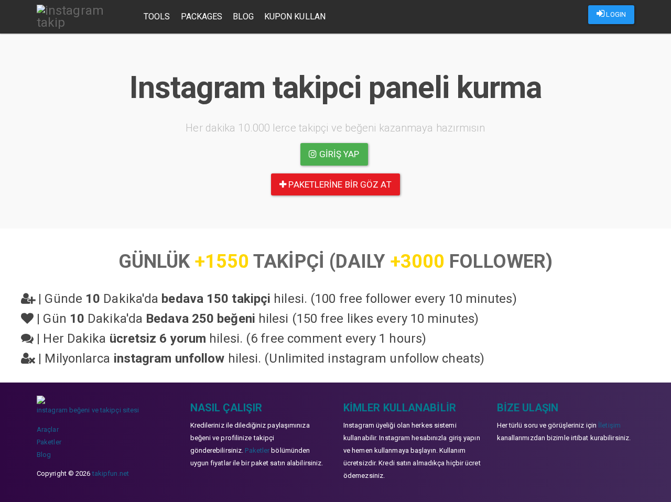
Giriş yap (338, 154)
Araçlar (48, 429)
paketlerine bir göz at (338, 184)
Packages (202, 16)
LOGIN (615, 14)
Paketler (49, 442)
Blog (243, 16)
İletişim (609, 425)
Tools (157, 16)
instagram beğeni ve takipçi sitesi (88, 410)
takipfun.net (110, 473)
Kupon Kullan (295, 16)
